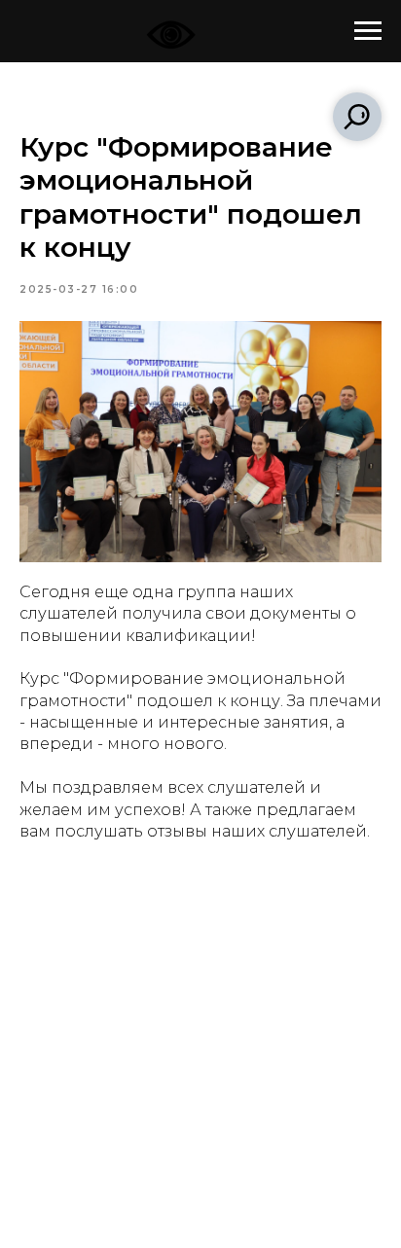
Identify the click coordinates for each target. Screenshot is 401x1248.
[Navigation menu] (368, 31)
